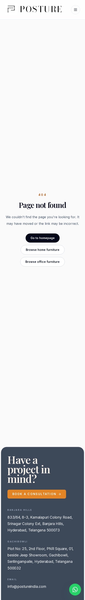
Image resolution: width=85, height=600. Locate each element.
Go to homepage (43, 238)
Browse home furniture (42, 249)
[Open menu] (75, 9)
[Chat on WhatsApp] (75, 590)
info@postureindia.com (26, 587)
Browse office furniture (42, 261)
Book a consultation (34, 494)
